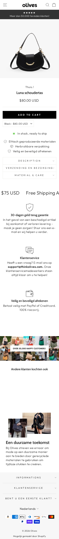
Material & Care (29, 175)
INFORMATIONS (28, 477)
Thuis (28, 87)
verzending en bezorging (29, 167)
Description (29, 160)
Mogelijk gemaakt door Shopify (29, 536)
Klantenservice (28, 487)
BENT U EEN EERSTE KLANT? (28, 498)
